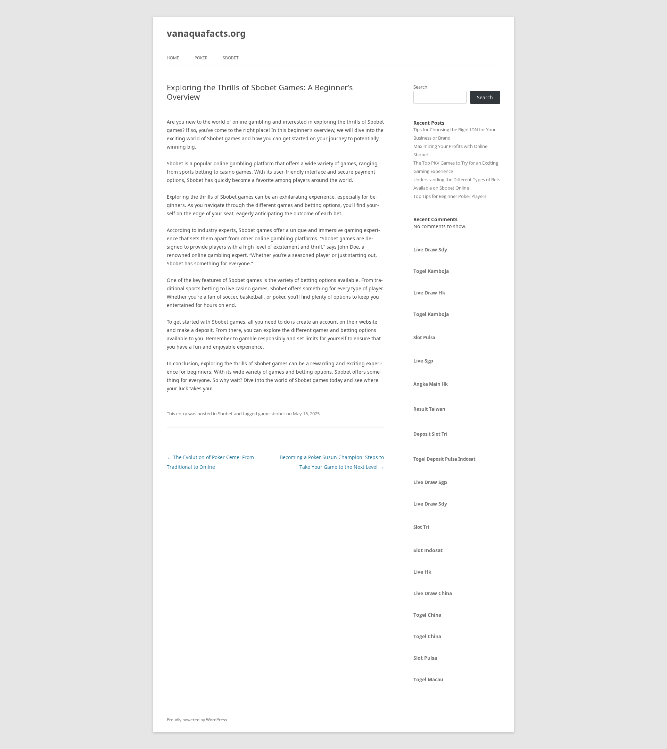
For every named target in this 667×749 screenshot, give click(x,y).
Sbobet (231, 58)
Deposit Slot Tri (430, 434)
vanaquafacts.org (206, 33)
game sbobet (271, 413)
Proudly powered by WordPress (197, 720)
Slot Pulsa (424, 337)
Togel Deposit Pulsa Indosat (444, 459)
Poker (201, 58)
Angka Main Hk (430, 384)
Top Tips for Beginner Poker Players (449, 196)
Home (173, 58)
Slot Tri (421, 527)
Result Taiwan (429, 409)
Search (420, 87)
